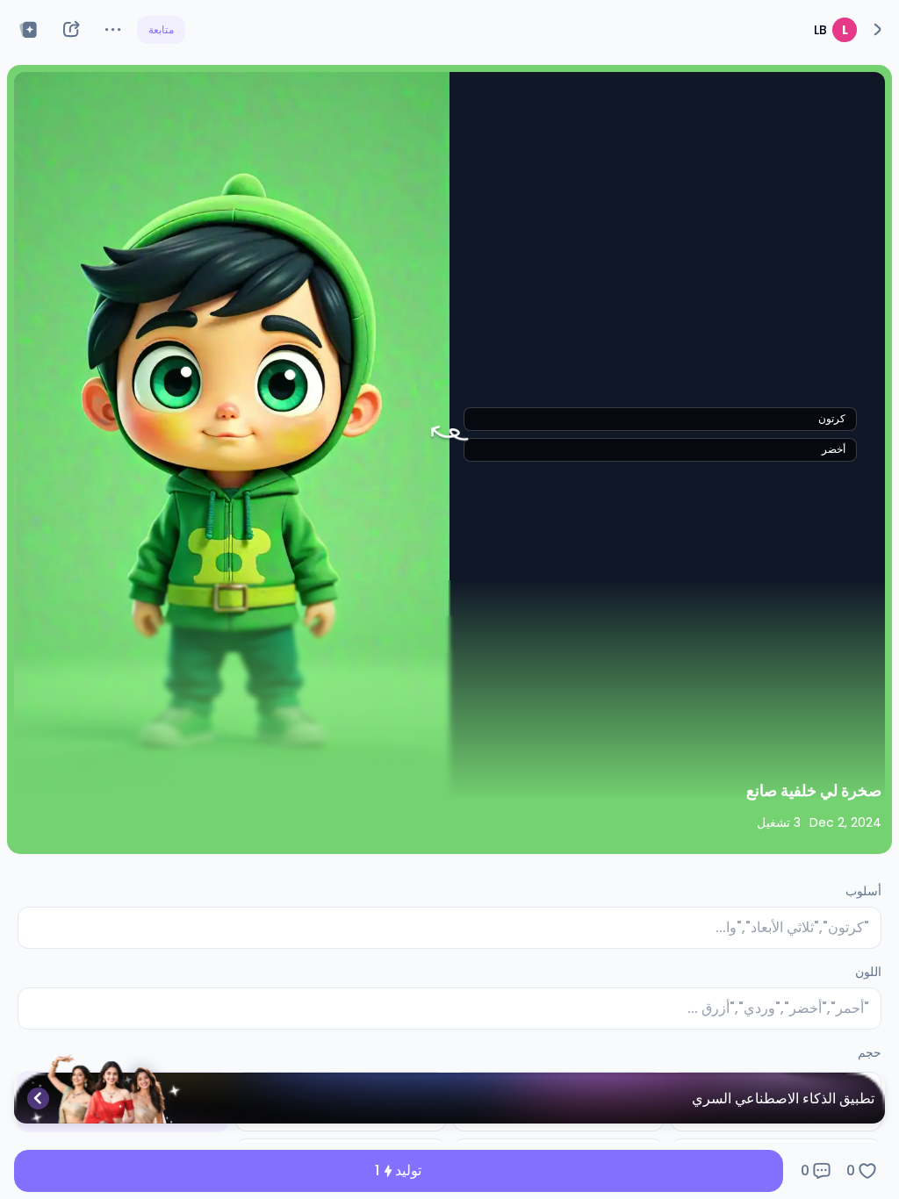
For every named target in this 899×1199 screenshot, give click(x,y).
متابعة (161, 29)
